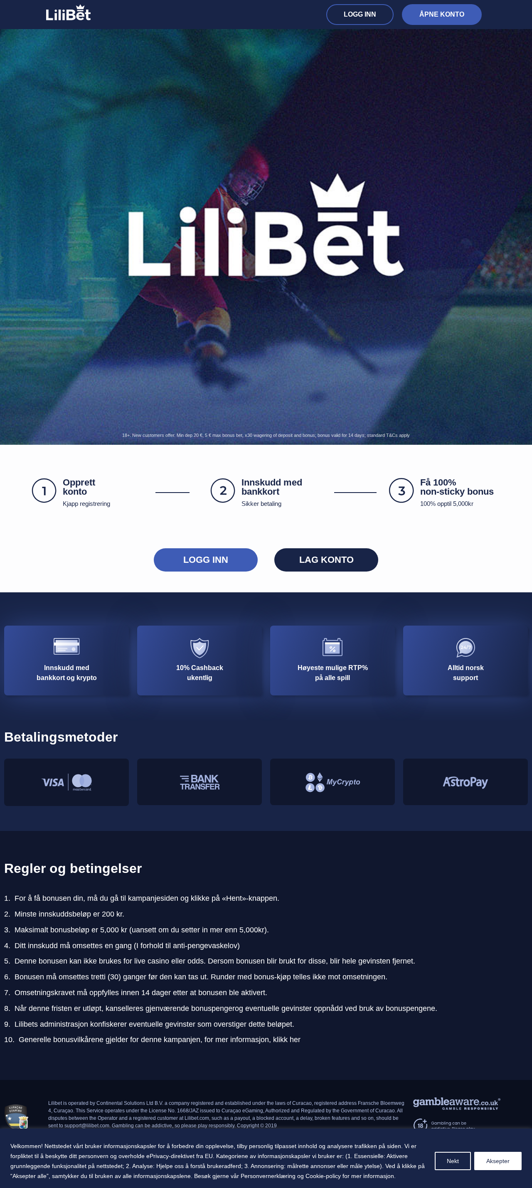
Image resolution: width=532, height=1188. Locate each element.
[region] (266, 1158)
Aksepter (498, 1161)
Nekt (453, 1161)
